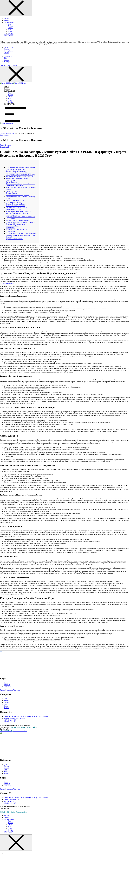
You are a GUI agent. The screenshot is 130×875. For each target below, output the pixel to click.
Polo (9, 29)
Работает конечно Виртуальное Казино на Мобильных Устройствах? (20, 185)
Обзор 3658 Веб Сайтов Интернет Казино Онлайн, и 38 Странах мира (20, 223)
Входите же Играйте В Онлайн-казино (19, 176)
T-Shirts (10, 33)
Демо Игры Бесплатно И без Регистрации (20, 217)
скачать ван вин (8, 283)
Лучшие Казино (11, 193)
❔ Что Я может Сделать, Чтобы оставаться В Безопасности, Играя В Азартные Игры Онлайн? (21, 235)
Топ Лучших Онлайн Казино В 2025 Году (20, 175)
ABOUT (7, 20)
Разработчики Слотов (13, 202)
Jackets (10, 26)
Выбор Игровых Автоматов (15, 206)
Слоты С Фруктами (12, 191)
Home (2, 133)
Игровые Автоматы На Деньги (16, 229)
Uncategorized (9, 133)
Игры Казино (10, 231)
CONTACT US (9, 35)
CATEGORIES (9, 22)
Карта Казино (10, 228)
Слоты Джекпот (11, 182)
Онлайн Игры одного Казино (16, 204)
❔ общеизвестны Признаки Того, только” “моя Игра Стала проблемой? (20, 168)
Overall (10, 28)
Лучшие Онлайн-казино (14, 239)
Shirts (10, 31)
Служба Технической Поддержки (17, 195)
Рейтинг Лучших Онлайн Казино (17, 220)
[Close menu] (16, 8)
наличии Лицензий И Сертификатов (18, 211)
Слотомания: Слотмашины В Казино (18, 173)
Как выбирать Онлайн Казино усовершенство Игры (16, 208)
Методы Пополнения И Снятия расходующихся (17, 214)
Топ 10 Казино (11, 218)
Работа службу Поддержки (15, 200)
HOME (6, 18)
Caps (9, 24)
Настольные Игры (12, 226)
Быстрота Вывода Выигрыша (16, 171)
